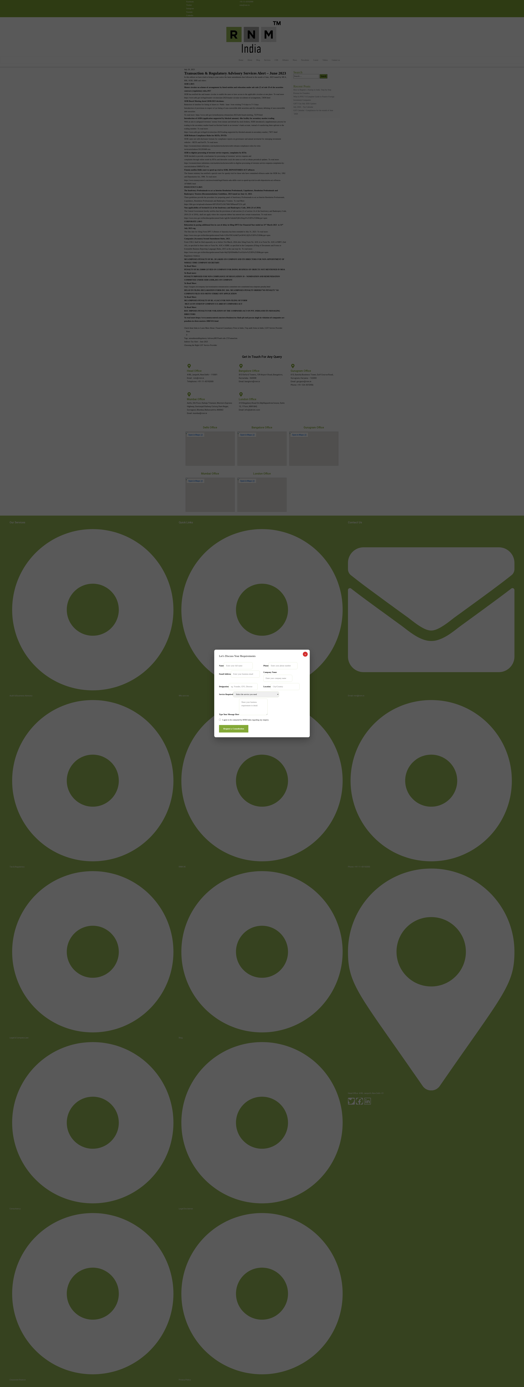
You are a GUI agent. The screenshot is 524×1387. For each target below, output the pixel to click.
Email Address (225, 674)
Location (267, 687)
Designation (224, 687)
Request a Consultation (233, 729)
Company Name (270, 672)
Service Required (226, 694)
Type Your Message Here (229, 714)
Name (221, 666)
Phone (266, 666)
